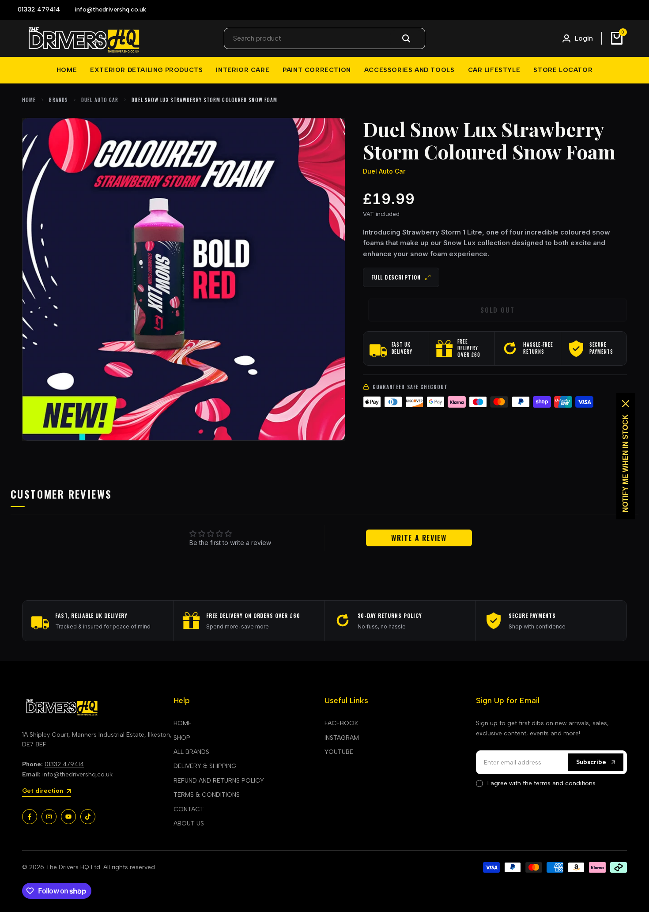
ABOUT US (189, 823)
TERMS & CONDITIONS (207, 794)
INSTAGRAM (341, 738)
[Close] (625, 403)
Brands (58, 99)
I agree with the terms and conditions (541, 783)
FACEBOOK (341, 723)
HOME (183, 723)
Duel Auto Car (99, 99)
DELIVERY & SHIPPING (205, 766)
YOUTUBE (338, 752)
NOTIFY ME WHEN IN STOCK (625, 463)
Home (29, 99)
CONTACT (189, 809)
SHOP (182, 738)
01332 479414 (64, 764)
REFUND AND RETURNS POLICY (219, 780)
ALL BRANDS (191, 752)
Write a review (418, 538)
